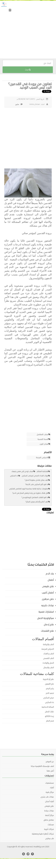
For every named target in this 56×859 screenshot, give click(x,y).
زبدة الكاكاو (49, 716)
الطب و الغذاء (49, 653)
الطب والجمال (48, 667)
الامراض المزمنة (42, 458)
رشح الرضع (50, 688)
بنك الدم (50, 573)
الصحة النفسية (43, 439)
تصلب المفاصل (42, 434)
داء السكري (14, 476)
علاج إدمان (49, 624)
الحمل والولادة (48, 663)
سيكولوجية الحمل (45, 618)
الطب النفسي (48, 658)
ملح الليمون (49, 684)
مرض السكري (48, 697)
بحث (27, 69)
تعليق (17, 104)
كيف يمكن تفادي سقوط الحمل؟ (36, 480)
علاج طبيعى (48, 586)
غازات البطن (49, 711)
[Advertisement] (28, 30)
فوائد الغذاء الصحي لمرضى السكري (35, 476)
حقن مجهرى (48, 599)
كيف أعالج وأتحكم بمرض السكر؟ (37, 502)
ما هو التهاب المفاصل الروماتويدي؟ (35, 497)
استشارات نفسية (46, 611)
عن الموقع (50, 761)
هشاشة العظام (42, 471)
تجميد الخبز (50, 693)
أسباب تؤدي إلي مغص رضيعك (22, 471)
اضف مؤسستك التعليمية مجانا (42, 766)
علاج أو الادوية (48, 679)
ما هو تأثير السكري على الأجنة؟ (36, 484)
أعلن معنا (50, 771)
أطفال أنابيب (48, 592)
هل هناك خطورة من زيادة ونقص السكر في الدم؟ (30, 493)
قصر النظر (50, 721)
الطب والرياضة (48, 644)
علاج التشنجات (47, 630)
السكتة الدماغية (48, 707)
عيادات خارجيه (47, 605)
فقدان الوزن (44, 444)
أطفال (51, 580)
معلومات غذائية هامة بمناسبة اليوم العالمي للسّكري (28, 489)
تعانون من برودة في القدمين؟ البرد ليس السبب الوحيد (30, 85)
